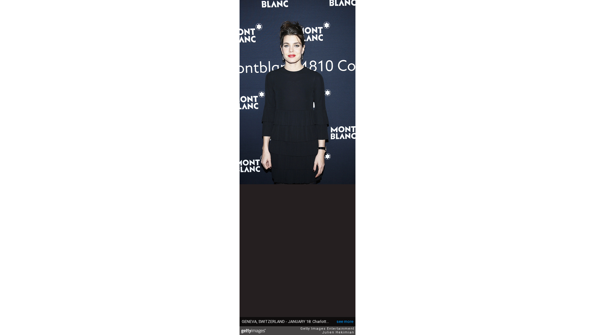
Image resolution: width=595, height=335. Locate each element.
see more (345, 321)
